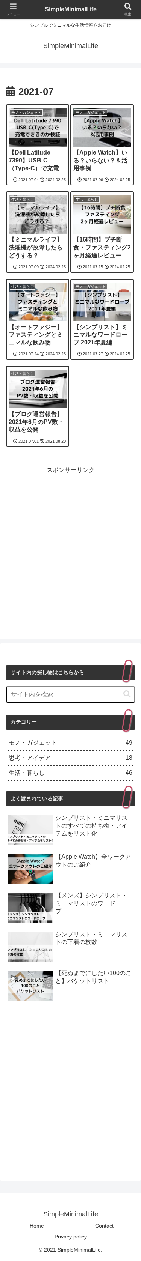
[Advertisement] (70, 546)
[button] (127, 694)
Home (37, 1226)
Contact (104, 1226)
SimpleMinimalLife (71, 9)
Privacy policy (71, 1237)
